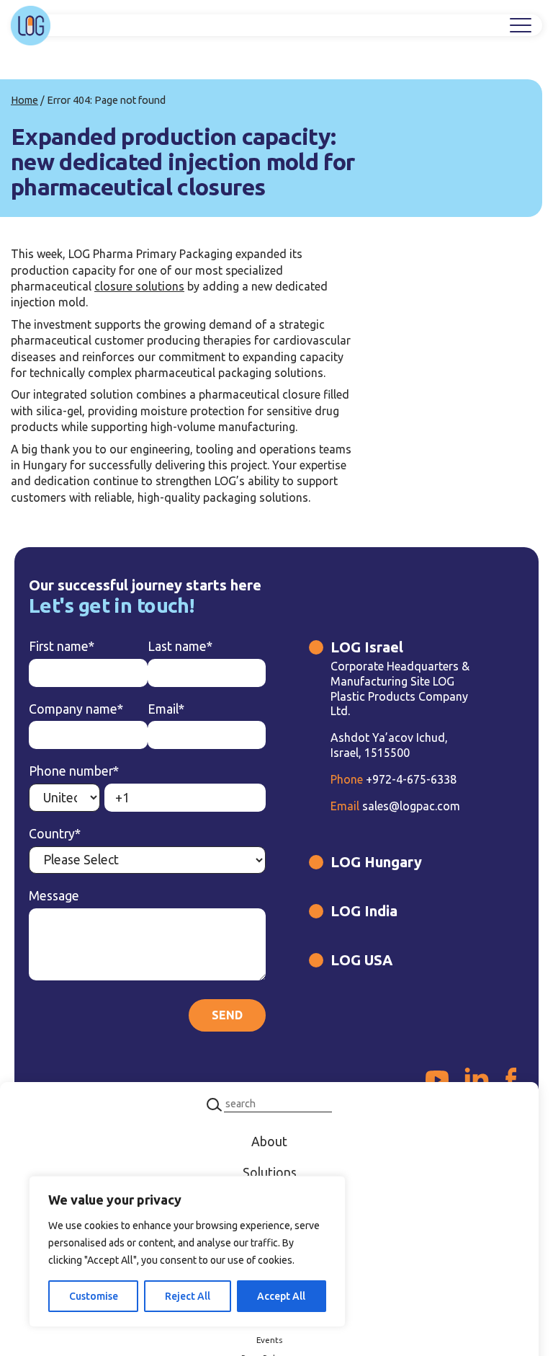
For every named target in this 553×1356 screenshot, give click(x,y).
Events (269, 1339)
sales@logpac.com (395, 805)
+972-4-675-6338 (394, 779)
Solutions (270, 1172)
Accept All (281, 1296)
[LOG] (30, 25)
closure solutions (139, 286)
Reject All (187, 1296)
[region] (187, 1251)
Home (24, 100)
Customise (93, 1296)
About (269, 1141)
